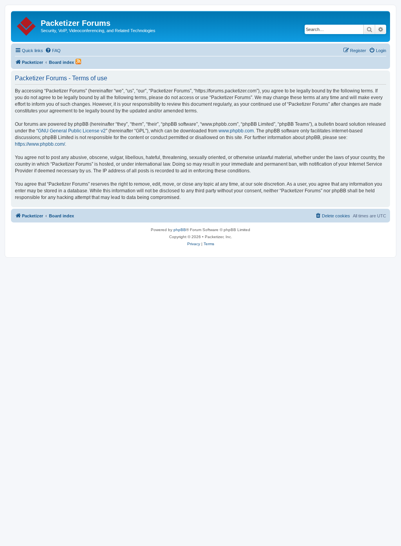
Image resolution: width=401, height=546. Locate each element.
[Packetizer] (27, 24)
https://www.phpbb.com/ (40, 144)
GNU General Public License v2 (72, 131)
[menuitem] (53, 50)
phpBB (179, 230)
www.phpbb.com (236, 131)
